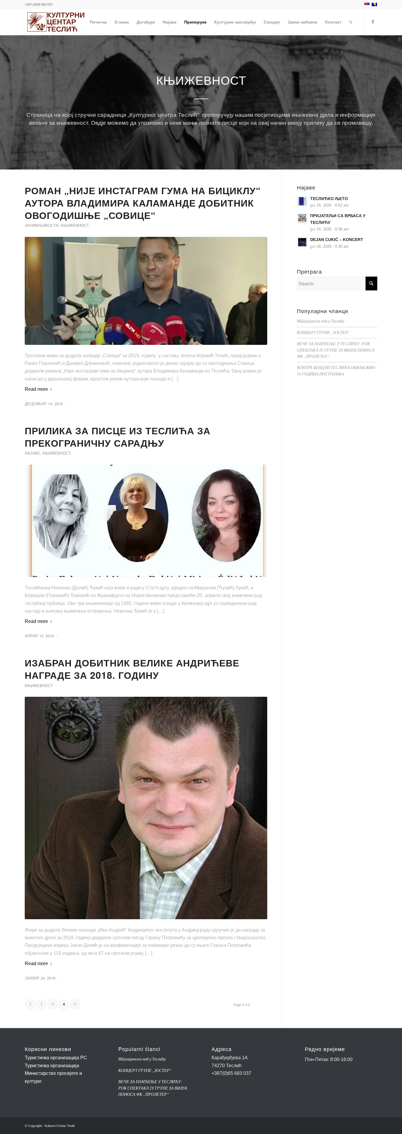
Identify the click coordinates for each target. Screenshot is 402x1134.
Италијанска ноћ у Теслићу (320, 321)
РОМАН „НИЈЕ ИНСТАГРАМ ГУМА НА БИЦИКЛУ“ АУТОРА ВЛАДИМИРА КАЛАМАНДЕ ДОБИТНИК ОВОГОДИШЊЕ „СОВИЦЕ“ (143, 203)
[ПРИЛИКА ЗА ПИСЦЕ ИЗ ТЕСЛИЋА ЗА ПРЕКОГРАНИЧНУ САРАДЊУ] (146, 521)
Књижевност (75, 225)
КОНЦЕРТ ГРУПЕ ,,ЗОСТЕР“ (323, 332)
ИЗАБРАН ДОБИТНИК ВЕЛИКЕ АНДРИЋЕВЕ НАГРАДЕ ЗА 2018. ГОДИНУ (132, 669)
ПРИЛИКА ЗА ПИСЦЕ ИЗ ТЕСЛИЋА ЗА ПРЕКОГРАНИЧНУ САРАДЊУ (117, 437)
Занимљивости (41, 225)
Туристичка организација (52, 1065)
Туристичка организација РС (56, 1057)
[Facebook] (372, 21)
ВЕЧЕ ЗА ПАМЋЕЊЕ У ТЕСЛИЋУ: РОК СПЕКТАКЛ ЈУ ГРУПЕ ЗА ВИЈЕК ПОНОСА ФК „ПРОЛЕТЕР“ (336, 350)
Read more (36, 389)
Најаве (32, 453)
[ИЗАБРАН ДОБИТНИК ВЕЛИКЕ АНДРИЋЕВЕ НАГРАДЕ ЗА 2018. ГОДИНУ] (146, 808)
